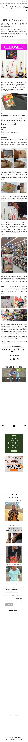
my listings (14, 589)
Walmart (24, 224)
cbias (11, 355)
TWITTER (10, 350)
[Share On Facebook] (13, 359)
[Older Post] (25, 425)
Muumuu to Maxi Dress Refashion (14, 378)
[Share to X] (10, 359)
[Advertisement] (14, 405)
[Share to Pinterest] (17, 359)
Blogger (17, 610)
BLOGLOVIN (16, 350)
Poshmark (11, 591)
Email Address (13, 599)
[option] (14, 375)
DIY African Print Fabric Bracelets (14, 545)
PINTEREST (14, 352)
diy (13, 355)
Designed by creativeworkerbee (14, 739)
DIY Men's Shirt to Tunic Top (14, 584)
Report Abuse (14, 715)
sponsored (17, 355)
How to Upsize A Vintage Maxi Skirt (14, 564)
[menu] (2, 1)
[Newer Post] (3, 425)
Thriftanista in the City (12, 737)
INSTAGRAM (22, 350)
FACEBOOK (4, 350)
